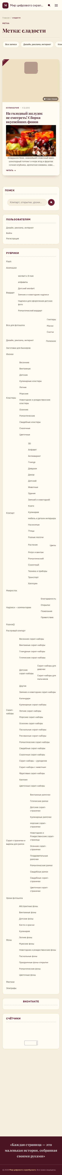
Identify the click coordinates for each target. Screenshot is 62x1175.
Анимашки (11, 268)
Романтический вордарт (30, 310)
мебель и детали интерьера (42, 518)
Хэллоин (23, 779)
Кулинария (12, 108)
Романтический (36, 558)
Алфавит (32, 449)
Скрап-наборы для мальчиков (46, 677)
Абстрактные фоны (28, 906)
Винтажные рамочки (40, 794)
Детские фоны (26, 918)
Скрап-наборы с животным (32, 767)
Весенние (24, 362)
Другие (22, 686)
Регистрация (12, 238)
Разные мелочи (35, 537)
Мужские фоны (26, 944)
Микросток (11, 590)
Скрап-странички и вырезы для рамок (15, 842)
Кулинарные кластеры (30, 381)
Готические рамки (39, 801)
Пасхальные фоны (28, 956)
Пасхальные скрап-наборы (32, 729)
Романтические (27, 416)
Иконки (9, 354)
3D (29, 443)
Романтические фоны (29, 969)
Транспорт (33, 577)
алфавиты (23, 282)
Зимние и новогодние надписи (33, 294)
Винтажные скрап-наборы (32, 645)
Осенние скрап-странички (38, 848)
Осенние (23, 409)
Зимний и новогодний (39, 499)
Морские (23, 393)
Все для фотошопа (15, 325)
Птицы (31, 531)
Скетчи (50, 332)
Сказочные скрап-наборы (32, 754)
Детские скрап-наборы (26, 672)
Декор (31, 474)
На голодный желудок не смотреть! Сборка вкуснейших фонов (24, 117)
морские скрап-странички (38, 825)
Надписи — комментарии (18, 607)
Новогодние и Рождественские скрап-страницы (42, 836)
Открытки (45, 605)
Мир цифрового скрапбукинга (31, 5)
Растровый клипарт (15, 630)
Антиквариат (34, 456)
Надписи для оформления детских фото (35, 303)
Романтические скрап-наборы (34, 742)
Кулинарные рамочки (40, 817)
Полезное (51, 341)
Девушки (32, 468)
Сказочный (33, 565)
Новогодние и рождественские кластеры (34, 402)
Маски (50, 326)
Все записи (11, 44)
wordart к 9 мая (25, 276)
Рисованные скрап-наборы (32, 736)
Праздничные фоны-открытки (33, 962)
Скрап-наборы (10, 712)
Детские (23, 375)
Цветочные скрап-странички (39, 889)
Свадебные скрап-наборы (32, 748)
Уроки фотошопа (14, 898)
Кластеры (11, 398)
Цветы (53, 545)
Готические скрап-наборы (32, 657)
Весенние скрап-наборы (31, 639)
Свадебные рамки (39, 871)
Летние (22, 387)
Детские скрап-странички (38, 809)
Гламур (31, 462)
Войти (9, 233)
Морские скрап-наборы (31, 717)
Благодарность (48, 598)
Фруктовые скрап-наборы (32, 773)
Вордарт (10, 292)
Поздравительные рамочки (39, 858)
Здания (31, 493)
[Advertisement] (31, 1094)
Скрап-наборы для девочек (46, 667)
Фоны (9, 940)
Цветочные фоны (27, 975)
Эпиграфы (11, 988)
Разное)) (10, 624)
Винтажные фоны (27, 912)
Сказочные (24, 428)
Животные (33, 487)
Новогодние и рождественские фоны (37, 950)
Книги (31, 506)
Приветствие (47, 617)
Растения (32, 545)
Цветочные (24, 434)
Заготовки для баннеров (18, 348)
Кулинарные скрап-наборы (32, 704)
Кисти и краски (26, 925)
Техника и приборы (37, 571)
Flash (8, 261)
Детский (32, 481)
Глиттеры (51, 319)
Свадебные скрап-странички (39, 880)
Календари (24, 698)
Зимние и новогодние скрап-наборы (37, 692)
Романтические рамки (41, 865)
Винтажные (25, 368)
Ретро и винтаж (35, 552)
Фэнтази (10, 982)
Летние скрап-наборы (30, 711)
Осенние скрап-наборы (31, 723)
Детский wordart (26, 288)
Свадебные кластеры (29, 422)
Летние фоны (25, 937)
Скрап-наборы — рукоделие (33, 761)
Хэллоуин (32, 583)
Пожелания (46, 611)
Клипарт (10, 513)
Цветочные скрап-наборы (32, 786)
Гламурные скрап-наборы (32, 651)
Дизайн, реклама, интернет (37, 44)
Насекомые (34, 524)
